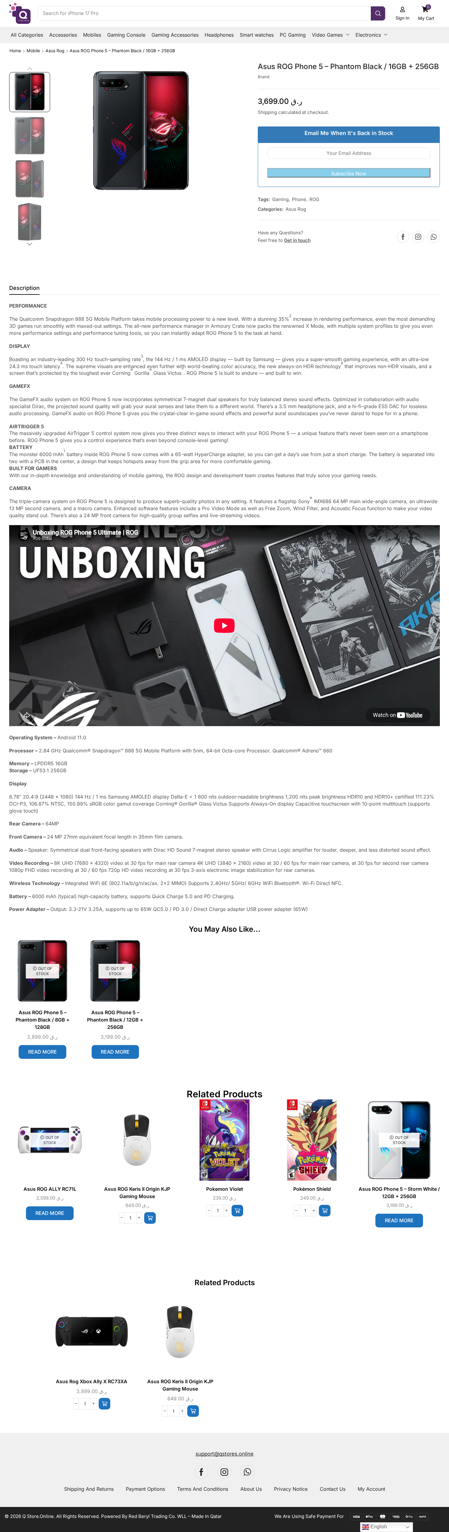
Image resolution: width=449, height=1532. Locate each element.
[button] (426, 13)
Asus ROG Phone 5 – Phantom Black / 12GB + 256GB (115, 1020)
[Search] (378, 13)
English (378, 1526)
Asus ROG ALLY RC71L (50, 1189)
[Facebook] (403, 237)
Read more (42, 1052)
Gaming (280, 199)
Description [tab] (24, 288)
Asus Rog (55, 50)
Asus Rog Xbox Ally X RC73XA (91, 1381)
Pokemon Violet (224, 1189)
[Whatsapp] (433, 237)
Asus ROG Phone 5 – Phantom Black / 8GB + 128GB (43, 1020)
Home (15, 50)
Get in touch (297, 240)
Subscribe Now (348, 173)
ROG (314, 199)
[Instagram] (418, 237)
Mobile (33, 50)
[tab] (24, 289)
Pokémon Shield (312, 1189)
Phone (299, 199)
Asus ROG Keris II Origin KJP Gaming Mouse (137, 1192)
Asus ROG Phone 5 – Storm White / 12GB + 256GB (399, 1192)
